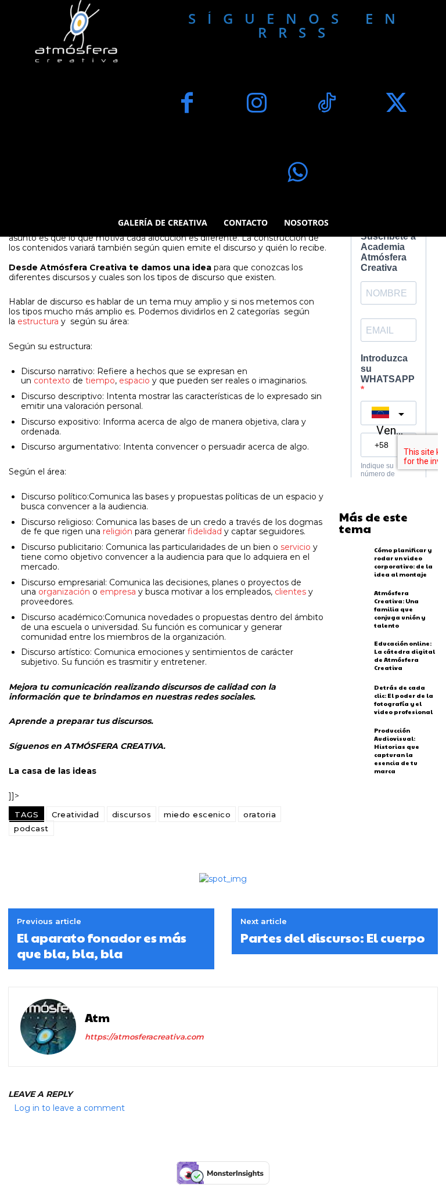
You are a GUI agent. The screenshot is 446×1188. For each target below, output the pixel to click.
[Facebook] (187, 104)
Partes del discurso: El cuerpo (332, 937)
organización (64, 591)
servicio (295, 547)
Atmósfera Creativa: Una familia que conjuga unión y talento (399, 609)
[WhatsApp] (297, 174)
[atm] (48, 1027)
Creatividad (75, 814)
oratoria (259, 814)
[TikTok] (326, 104)
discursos (132, 814)
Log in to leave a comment (69, 1108)
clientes (290, 591)
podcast (31, 828)
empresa (118, 591)
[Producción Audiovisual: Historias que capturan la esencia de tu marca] (354, 744)
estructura (38, 321)
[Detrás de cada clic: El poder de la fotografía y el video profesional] (354, 700)
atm (97, 1017)
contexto (52, 380)
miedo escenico (197, 814)
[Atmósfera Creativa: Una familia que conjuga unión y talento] (354, 606)
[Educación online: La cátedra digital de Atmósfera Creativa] (354, 655)
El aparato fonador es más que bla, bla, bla (101, 945)
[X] (396, 104)
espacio (134, 380)
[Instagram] (257, 104)
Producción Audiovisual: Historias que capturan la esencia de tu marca (396, 750)
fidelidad (205, 531)
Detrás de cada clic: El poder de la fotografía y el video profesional (403, 699)
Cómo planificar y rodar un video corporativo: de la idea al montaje (403, 562)
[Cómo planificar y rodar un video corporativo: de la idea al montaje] (354, 562)
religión (117, 531)
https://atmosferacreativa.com (144, 1036)
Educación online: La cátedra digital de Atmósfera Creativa (404, 655)
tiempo (100, 380)
